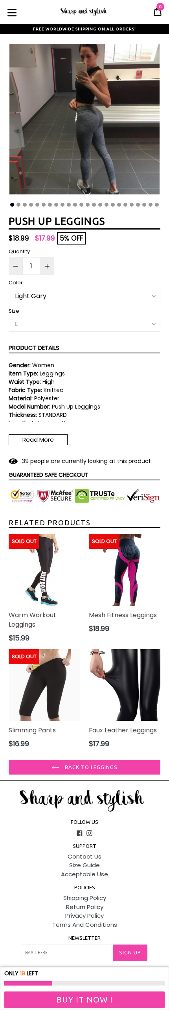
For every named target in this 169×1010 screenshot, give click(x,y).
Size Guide (84, 865)
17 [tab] (113, 205)
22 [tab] (144, 205)
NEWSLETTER (84, 938)
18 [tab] (119, 205)
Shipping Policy (84, 898)
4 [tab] (31, 205)
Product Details (34, 348)
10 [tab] (69, 205)
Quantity (19, 251)
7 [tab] (50, 205)
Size (14, 311)
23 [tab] (150, 205)
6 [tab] (44, 205)
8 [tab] (56, 205)
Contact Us (84, 856)
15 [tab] (100, 205)
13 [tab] (88, 205)
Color (16, 282)
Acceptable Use (84, 874)
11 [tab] (75, 205)
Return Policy (84, 907)
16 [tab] (106, 205)
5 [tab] (37, 205)
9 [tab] (62, 205)
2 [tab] (18, 205)
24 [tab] (157, 205)
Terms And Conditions (84, 924)
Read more (38, 439)
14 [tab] (94, 205)
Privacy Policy (84, 915)
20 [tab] (132, 205)
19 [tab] (125, 205)
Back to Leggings (90, 767)
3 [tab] (25, 205)
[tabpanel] (84, 121)
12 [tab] (81, 205)
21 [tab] (138, 205)
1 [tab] (12, 205)
